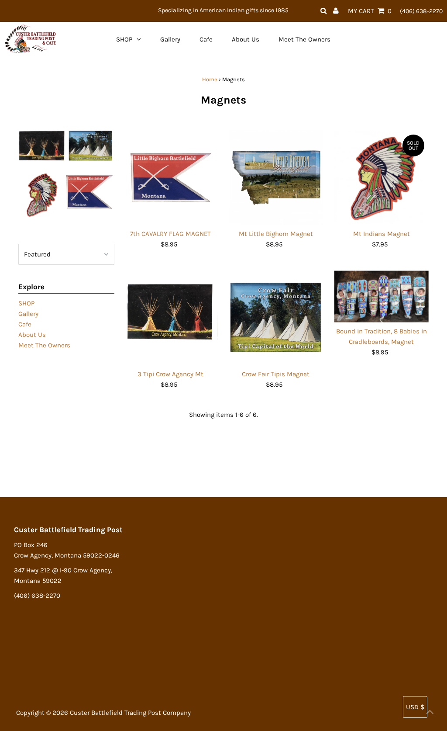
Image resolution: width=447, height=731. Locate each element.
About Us (32, 335)
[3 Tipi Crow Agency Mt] (170, 317)
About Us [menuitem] (245, 39)
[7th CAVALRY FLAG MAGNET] (170, 177)
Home (209, 79)
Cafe (24, 324)
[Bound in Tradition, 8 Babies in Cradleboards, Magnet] (381, 296)
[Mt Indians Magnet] (381, 177)
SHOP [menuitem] (124, 39)
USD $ (415, 707)
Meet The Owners (44, 345)
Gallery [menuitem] (170, 39)
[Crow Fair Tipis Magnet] (276, 317)
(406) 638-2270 (421, 11)
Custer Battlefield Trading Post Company (130, 713)
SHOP (26, 303)
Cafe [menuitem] (206, 39)
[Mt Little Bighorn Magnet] (276, 177)
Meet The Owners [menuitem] (304, 39)
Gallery (28, 314)
